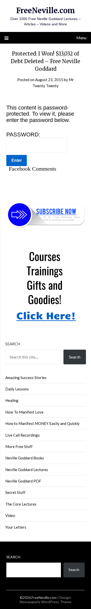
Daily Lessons (17, 389)
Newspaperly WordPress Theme (45, 602)
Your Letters (15, 527)
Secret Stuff (15, 492)
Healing (11, 400)
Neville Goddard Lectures (26, 469)
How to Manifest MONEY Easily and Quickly (42, 423)
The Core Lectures (20, 504)
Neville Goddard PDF (23, 481)
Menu (81, 37)
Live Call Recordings (22, 435)
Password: (23, 135)
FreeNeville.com (45, 10)
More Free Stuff (19, 446)
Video (10, 515)
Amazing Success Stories (26, 377)
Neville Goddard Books (24, 458)
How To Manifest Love (24, 412)
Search (12, 344)
